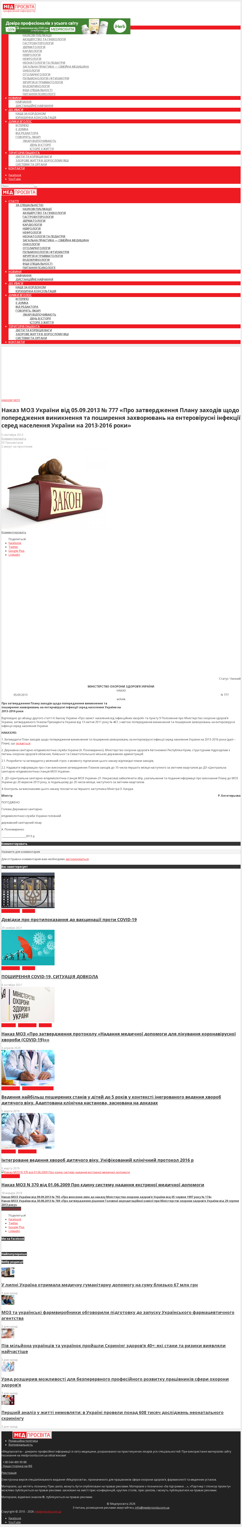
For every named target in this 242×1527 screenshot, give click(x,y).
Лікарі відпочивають (39, 141)
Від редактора (27, 133)
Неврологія (32, 55)
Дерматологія (34, 47)
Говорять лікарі (28, 137)
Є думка (22, 129)
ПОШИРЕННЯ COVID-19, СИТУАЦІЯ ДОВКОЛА (49, 976)
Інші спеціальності (37, 90)
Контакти (17, 168)
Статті (14, 28)
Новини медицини (38, 1088)
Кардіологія (32, 51)
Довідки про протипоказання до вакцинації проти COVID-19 (69, 919)
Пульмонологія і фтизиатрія (46, 78)
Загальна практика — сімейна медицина (56, 67)
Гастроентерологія (38, 43)
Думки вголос (20, 121)
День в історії (40, 145)
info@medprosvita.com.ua (152, 1508)
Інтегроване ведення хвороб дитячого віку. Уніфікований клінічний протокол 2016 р (97, 1160)
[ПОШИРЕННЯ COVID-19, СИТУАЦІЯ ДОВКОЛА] (28, 964)
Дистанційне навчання (34, 106)
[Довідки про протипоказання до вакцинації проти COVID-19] (28, 907)
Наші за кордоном (31, 114)
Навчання (23, 102)
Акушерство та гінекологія (44, 39)
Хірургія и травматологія (43, 82)
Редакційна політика (23, 1441)
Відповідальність (21, 1445)
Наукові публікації (37, 35)
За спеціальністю (29, 31)
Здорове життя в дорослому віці (42, 160)
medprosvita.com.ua (48, 1511)
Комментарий (11, 1209)
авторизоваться (77, 859)
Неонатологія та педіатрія (44, 63)
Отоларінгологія (36, 74)
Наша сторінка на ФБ (16, 1466)
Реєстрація (8, 1473)
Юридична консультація (36, 117)
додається (23, 743)
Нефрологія (32, 59)
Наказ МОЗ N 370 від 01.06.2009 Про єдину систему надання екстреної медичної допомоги (102, 1185)
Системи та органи (31, 164)
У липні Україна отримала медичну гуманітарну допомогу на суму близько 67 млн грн (99, 1285)
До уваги (16, 110)
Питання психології (39, 94)
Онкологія (31, 71)
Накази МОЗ (10, 400)
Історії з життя (42, 149)
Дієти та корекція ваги (34, 157)
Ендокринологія (36, 86)
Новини (15, 98)
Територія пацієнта (24, 153)
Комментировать (13, 439)
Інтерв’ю (22, 125)
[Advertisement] (121, 372)
